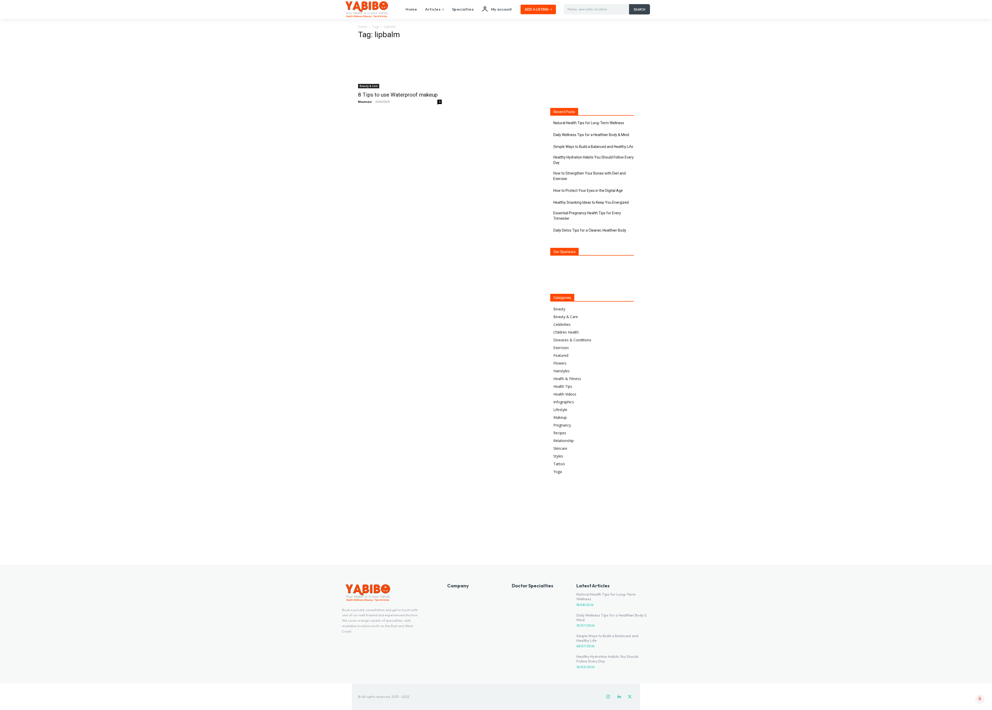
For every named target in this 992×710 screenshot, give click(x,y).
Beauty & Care (369, 86)
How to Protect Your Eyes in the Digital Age (588, 190)
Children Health (566, 332)
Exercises (561, 347)
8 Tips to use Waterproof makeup (398, 95)
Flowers (560, 363)
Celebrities (562, 324)
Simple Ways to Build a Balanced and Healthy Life (593, 147)
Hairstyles (561, 370)
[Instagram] (608, 697)
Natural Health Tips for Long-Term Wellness (588, 123)
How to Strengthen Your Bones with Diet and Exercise (589, 176)
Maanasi (365, 102)
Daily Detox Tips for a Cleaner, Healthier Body (589, 230)
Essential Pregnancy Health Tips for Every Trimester (587, 215)
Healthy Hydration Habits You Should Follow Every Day (593, 160)
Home (362, 27)
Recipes (559, 432)
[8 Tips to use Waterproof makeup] (400, 66)
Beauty (559, 308)
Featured (560, 355)
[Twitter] (630, 697)
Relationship (563, 440)
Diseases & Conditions (572, 339)
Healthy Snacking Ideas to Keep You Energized (591, 202)
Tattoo (559, 463)
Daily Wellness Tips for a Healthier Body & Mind (591, 135)
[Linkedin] (619, 697)
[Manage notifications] (980, 699)
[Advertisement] (592, 64)
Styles (558, 456)
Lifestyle (560, 409)
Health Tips (562, 386)
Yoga (557, 471)
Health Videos (564, 394)
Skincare (560, 448)
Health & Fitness (567, 378)
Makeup (560, 417)
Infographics (563, 401)
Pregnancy (562, 425)
